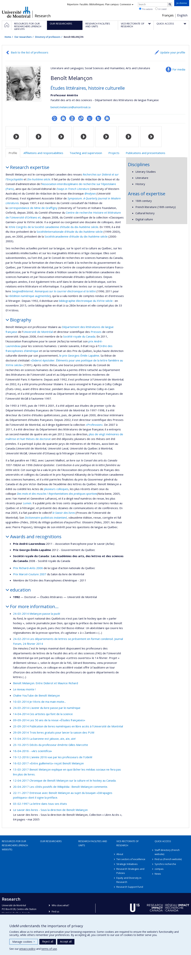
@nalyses (90, 193)
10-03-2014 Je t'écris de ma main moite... (39, 701)
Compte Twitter (98, 118)
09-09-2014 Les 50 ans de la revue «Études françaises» (49, 720)
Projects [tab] (113, 153)
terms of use (49, 949)
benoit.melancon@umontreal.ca (70, 107)
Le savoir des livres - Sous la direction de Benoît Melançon (50, 810)
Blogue (81, 118)
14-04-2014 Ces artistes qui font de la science (43, 714)
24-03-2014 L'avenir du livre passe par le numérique (46, 708)
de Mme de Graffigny (43, 208)
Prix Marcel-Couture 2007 (29, 574)
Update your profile (172, 52)
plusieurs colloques (56, 489)
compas (159, 869)
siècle (46, 179)
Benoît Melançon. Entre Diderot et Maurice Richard (45, 683)
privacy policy (27, 949)
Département (70, 327)
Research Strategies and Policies (130, 871)
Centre (70, 212)
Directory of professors (47, 36)
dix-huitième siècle (86, 227)
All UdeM (162, 9)
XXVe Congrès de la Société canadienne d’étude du (41, 227)
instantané (60, 517)
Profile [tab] (13, 153)
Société (41, 231)
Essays (60, 189)
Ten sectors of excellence (130, 859)
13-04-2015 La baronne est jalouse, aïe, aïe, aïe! (44, 738)
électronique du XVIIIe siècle (94, 301)
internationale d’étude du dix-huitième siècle (74, 231)
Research (43, 16)
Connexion (125, 4)
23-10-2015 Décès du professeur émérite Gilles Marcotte (50, 745)
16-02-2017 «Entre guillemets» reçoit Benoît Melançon (48, 763)
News (158, 873)
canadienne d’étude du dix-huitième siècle (81, 236)
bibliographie (67, 301)
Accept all (66, 941)
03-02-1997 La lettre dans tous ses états (40, 803)
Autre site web (107, 118)
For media (178, 69)
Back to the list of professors (29, 52)
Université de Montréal (16, 12)
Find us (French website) (168, 859)
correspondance (18, 208)
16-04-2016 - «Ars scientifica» (32, 751)
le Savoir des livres (63, 513)
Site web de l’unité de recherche (63, 118)
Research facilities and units (92, 843)
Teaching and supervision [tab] (86, 153)
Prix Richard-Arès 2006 (28, 568)
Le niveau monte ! (24, 689)
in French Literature (76, 189)
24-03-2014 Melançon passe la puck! (36, 613)
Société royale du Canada (79, 336)
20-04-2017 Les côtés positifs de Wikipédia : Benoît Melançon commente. (60, 786)
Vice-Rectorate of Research (127, 843)
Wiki (90, 118)
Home (8, 36)
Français (168, 15)
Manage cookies (23, 941)
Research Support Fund (129, 886)
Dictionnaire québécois (39, 517)
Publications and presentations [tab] (145, 153)
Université (29, 332)
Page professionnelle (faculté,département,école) (54, 118)
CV (72, 118)
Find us (55, 911)
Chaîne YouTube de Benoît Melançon (36, 695)
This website (147, 9)
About (119, 854)
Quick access (163, 841)
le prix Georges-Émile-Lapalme (79, 355)
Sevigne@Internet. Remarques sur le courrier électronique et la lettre (54, 291)
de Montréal (44, 332)
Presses (96, 332)
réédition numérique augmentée (29, 296)
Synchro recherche (165, 864)
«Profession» (94, 424)
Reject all (47, 941)
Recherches (89, 174)
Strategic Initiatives (127, 864)
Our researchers (23, 36)
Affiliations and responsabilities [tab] (43, 153)
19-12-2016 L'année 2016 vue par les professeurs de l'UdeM (52, 757)
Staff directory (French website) (167, 852)
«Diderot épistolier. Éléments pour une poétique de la (64, 360)
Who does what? (60, 905)
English (182, 15)
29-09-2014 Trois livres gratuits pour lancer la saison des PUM (53, 732)
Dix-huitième (35, 179)
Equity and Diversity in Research (128, 880)
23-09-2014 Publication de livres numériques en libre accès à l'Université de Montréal (68, 726)
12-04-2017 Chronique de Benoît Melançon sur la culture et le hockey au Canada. (64, 780)
